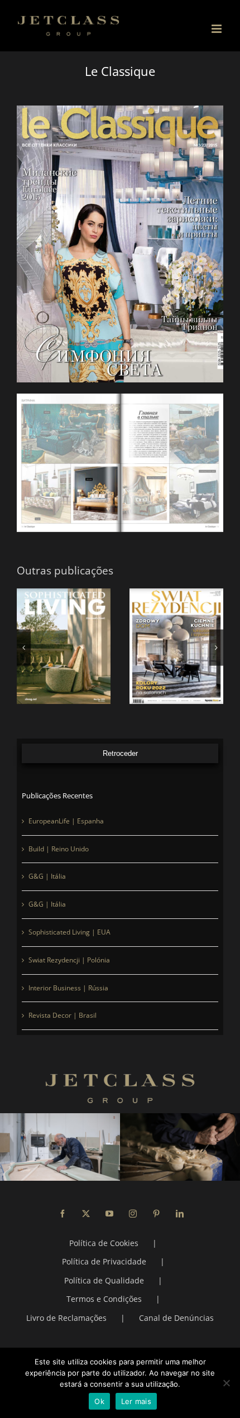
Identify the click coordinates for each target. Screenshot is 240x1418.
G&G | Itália (47, 876)
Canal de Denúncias (176, 1317)
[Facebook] (62, 1214)
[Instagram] (133, 1214)
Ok (99, 1401)
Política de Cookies (103, 1243)
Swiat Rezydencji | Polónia (69, 960)
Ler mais (136, 1401)
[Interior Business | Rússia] (64, 646)
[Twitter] (86, 1214)
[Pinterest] (156, 1214)
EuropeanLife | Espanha (66, 821)
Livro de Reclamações (66, 1317)
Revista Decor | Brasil (62, 1015)
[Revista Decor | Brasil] (176, 646)
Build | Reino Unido (58, 849)
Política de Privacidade (104, 1261)
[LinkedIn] (180, 1214)
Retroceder (120, 753)
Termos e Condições (104, 1299)
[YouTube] (109, 1214)
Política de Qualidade (104, 1280)
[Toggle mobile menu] (217, 29)
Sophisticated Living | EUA (69, 932)
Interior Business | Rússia (68, 988)
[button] (24, 647)
